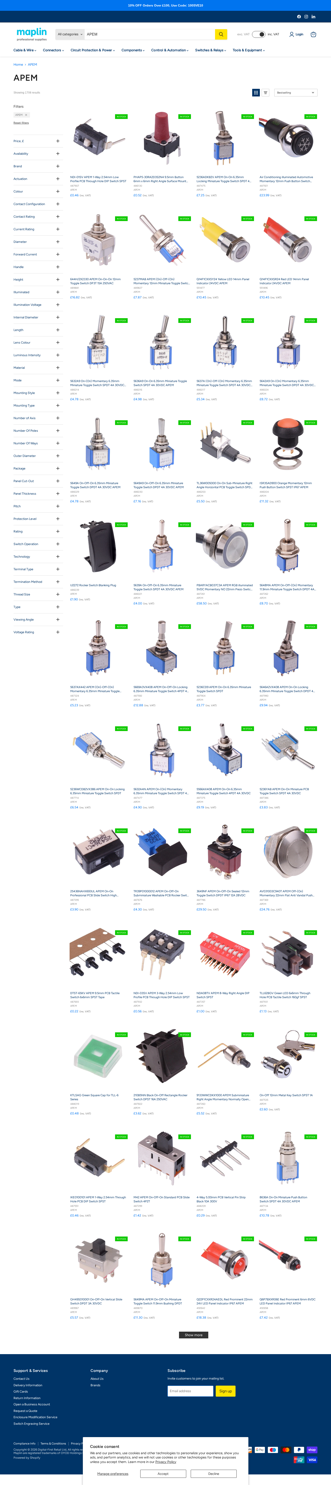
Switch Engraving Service (32, 1424)
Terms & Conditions (53, 1443)
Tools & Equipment (248, 50)
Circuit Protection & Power (92, 50)
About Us (97, 1379)
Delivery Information (28, 1385)
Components (132, 50)
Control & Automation (169, 50)
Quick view (123, 108)
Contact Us (21, 1379)
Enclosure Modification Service (35, 1417)
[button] (256, 92)
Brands (95, 1385)
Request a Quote (25, 1411)
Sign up (225, 1391)
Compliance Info (25, 1443)
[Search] (221, 34)
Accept (163, 1474)
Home (18, 65)
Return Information (27, 1398)
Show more (193, 1335)
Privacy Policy (165, 1462)
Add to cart (101, 167)
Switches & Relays (209, 50)
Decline (213, 1474)
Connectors (52, 50)
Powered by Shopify (27, 1457)
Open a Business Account (32, 1404)
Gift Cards (21, 1391)
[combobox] (150, 34)
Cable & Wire (24, 50)
